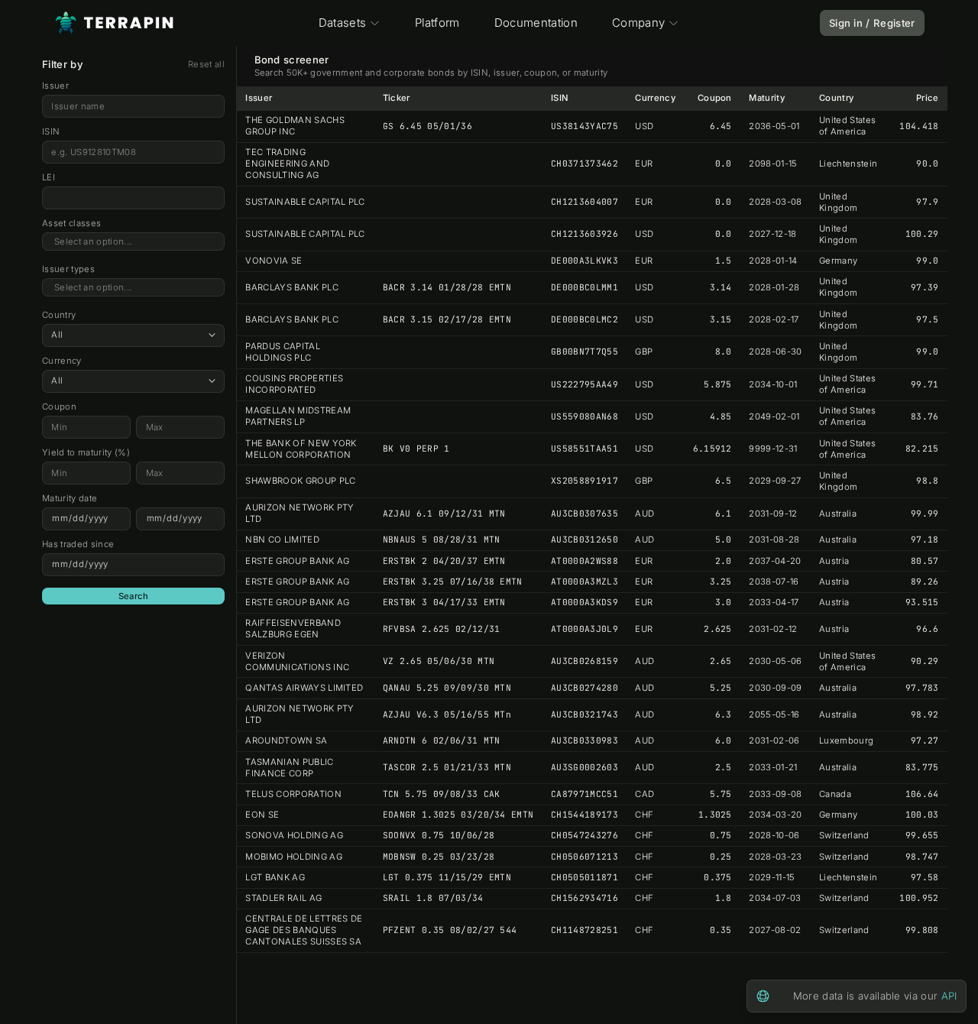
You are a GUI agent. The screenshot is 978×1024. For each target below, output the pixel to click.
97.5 (927, 319)
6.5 (723, 480)
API (949, 996)
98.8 (927, 480)
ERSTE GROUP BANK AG (297, 561)
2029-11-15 (772, 877)
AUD (644, 513)
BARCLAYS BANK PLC (291, 287)
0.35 (721, 930)
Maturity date (69, 498)
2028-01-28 (774, 287)
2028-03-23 (775, 856)
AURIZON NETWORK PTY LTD (299, 513)
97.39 (925, 287)
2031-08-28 (774, 539)
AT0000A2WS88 (584, 561)
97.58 (925, 877)
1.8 (723, 898)
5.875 (718, 384)
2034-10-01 (773, 384)
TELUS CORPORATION (293, 794)
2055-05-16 (774, 714)
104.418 (918, 126)
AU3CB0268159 (584, 661)
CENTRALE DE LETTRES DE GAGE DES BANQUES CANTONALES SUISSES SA (303, 930)
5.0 (723, 539)
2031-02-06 (774, 740)
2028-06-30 (775, 351)
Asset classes (71, 223)
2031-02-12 (773, 629)
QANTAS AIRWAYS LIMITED (304, 687)
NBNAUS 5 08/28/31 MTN (441, 539)
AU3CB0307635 (584, 513)
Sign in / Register (872, 23)
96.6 (927, 629)
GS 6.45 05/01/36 (427, 126)
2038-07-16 (773, 581)
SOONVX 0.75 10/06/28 (439, 835)
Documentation (536, 22)
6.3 (723, 714)
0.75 (721, 835)
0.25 (721, 856)
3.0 (723, 602)
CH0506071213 (584, 856)
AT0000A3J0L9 (584, 629)
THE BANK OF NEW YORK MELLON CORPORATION (301, 449)
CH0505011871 (584, 877)
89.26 (925, 581)
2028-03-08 (775, 201)
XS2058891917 (584, 480)
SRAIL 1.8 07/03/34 (433, 898)
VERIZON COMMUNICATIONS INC (297, 661)
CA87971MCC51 (584, 794)
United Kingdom (838, 202)
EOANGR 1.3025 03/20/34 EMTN (458, 814)
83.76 (925, 416)
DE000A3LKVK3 (584, 260)
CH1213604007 (584, 201)
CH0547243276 (584, 835)
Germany (838, 260)
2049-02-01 (774, 416)
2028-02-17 (773, 319)
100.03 (922, 814)
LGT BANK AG (275, 877)
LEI (48, 177)
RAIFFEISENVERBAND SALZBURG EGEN (293, 628)
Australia (838, 513)
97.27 (925, 740)
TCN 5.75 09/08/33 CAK (441, 794)
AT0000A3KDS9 (584, 602)
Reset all (206, 64)
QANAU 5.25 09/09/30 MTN (447, 687)
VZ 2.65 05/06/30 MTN (439, 661)
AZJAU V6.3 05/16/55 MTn (447, 714)
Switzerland (844, 835)
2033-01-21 (773, 767)
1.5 (723, 260)
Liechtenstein (848, 163)
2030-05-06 (775, 661)
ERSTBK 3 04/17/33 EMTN (444, 602)
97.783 (922, 687)
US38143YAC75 (584, 126)
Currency (62, 360)
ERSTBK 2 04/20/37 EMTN (444, 561)
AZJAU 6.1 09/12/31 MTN (444, 513)
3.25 (721, 581)
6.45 (721, 126)
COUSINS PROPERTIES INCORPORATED (294, 384)
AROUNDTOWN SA (286, 740)
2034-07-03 (775, 898)
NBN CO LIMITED (282, 539)
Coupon (59, 406)
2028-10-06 (774, 835)
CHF (644, 814)
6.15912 (712, 448)
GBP (644, 351)
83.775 (922, 767)
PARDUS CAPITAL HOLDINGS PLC (282, 352)
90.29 (925, 661)
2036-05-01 (774, 126)
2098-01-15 (773, 163)
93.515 (922, 602)
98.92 (925, 714)
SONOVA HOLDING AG (294, 835)
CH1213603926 (584, 233)
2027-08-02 (775, 930)
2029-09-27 (775, 480)
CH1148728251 (584, 930)
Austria (834, 561)
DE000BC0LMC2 (584, 319)
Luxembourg (846, 740)
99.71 (925, 384)
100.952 (918, 898)
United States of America (847, 126)
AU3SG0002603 (584, 767)
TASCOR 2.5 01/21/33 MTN (447, 767)
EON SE (262, 814)
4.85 (721, 416)
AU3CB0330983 (584, 740)
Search (133, 596)
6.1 (723, 513)
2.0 (723, 561)
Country (59, 314)
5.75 (721, 794)
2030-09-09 (775, 687)
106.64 (922, 794)
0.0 (723, 163)
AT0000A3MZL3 (584, 581)
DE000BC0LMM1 (584, 287)
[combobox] (133, 242)
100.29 (922, 233)
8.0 (723, 351)
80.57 (925, 561)
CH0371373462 (584, 163)
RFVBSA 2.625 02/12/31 (441, 629)
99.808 (922, 930)
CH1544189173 (584, 814)
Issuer (55, 85)
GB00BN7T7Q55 (584, 351)
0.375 (718, 877)
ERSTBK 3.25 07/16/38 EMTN (453, 581)
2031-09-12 (773, 513)
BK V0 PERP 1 (416, 448)
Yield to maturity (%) (86, 452)
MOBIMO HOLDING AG (293, 856)
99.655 (922, 835)
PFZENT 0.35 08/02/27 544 (450, 930)
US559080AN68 (584, 416)
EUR (644, 163)
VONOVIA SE (273, 260)
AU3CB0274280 (584, 687)
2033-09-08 (775, 794)
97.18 (925, 539)
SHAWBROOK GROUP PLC (300, 480)
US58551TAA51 (584, 448)
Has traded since (78, 544)
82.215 (922, 448)
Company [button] (638, 22)
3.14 (721, 287)
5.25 (721, 687)
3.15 (721, 319)
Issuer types (68, 269)
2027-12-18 (772, 233)
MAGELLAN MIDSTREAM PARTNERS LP (298, 416)
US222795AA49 (584, 384)
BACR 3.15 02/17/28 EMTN (447, 319)
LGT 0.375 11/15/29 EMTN (447, 877)
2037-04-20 (775, 561)
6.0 (723, 740)
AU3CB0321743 (584, 714)
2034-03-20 (775, 814)
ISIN (51, 131)
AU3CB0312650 (584, 539)
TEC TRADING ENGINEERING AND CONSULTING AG (287, 163)
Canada (835, 794)
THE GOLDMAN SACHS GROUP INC (295, 126)
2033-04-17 (773, 602)
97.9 (927, 201)
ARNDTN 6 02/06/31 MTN (441, 740)
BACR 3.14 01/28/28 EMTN (447, 287)
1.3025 (715, 814)
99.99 (925, 513)
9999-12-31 (773, 448)
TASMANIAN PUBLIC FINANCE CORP (289, 768)
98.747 (922, 856)
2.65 (721, 661)
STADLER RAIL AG (283, 898)
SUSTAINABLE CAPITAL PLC (305, 201)
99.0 (927, 260)
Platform (437, 22)
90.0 (927, 163)
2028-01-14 (773, 260)
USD (644, 126)
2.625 (718, 629)
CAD (644, 794)
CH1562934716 (584, 898)
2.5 (723, 767)
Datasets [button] (343, 22)
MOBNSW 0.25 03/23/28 (439, 856)
